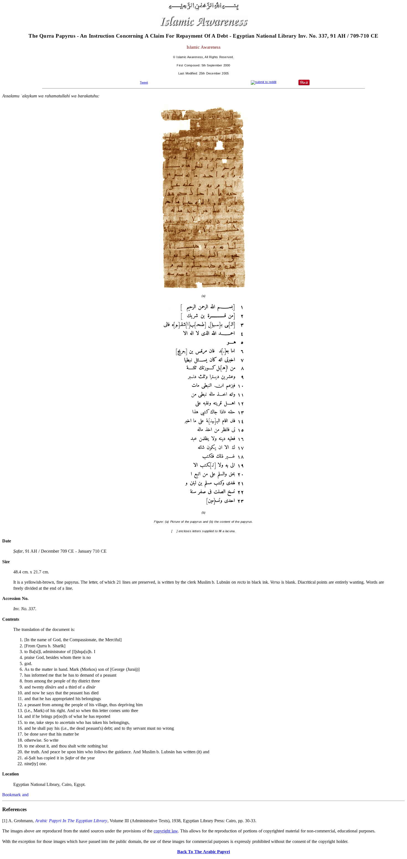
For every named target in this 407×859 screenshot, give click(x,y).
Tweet (144, 82)
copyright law (166, 831)
